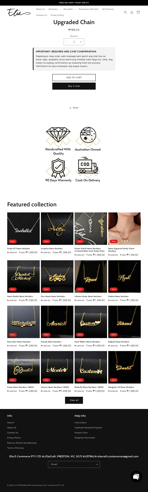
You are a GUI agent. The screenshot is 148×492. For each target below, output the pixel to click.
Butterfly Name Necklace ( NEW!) (89, 387)
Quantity (74, 36)
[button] (54, 9)
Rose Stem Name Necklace (19, 342)
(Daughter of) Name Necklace (121, 387)
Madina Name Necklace (118, 296)
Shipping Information (85, 438)
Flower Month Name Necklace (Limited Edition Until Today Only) (89, 249)
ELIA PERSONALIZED (23, 485)
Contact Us (12, 432)
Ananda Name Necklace (51, 342)
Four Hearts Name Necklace (53, 296)
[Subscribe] (97, 464)
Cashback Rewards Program (88, 427)
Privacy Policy (14, 438)
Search (10, 422)
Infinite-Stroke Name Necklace (88, 296)
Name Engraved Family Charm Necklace (121, 249)
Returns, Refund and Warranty (22, 443)
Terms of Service (15, 448)
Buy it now (74, 86)
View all (74, 400)
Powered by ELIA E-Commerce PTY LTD (48, 485)
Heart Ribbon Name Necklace (87, 342)
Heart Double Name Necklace (20, 296)
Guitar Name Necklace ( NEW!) (20, 387)
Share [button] (76, 107)
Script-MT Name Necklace (18, 248)
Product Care (81, 432)
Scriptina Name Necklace (52, 248)
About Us (11, 427)
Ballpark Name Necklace (118, 342)
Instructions (81, 422)
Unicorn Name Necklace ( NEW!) (55, 387)
